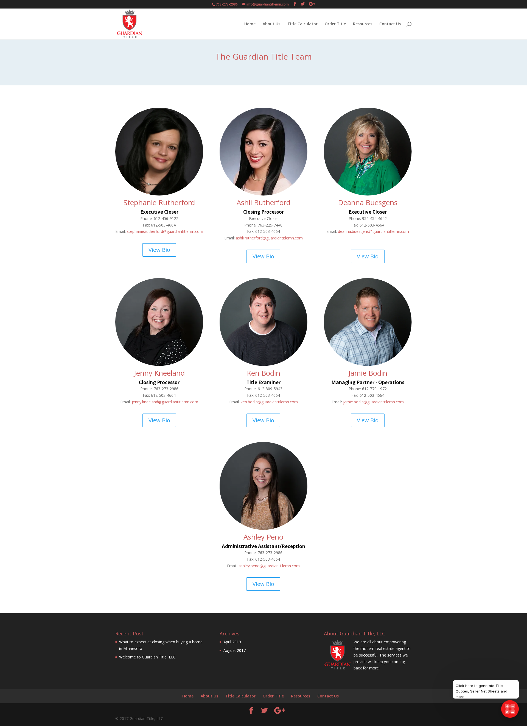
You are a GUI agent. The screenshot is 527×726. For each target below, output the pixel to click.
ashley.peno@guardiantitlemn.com (269, 565)
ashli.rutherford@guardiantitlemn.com (269, 238)
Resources (362, 24)
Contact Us (390, 24)
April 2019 (232, 641)
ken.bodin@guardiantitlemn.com (269, 401)
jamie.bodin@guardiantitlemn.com (373, 401)
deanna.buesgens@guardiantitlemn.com (373, 231)
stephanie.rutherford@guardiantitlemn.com (165, 231)
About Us (271, 24)
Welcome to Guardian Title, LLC (147, 657)
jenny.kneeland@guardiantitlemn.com (165, 401)
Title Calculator (302, 24)
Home (250, 24)
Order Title (335, 24)
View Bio (159, 249)
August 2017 (234, 650)
